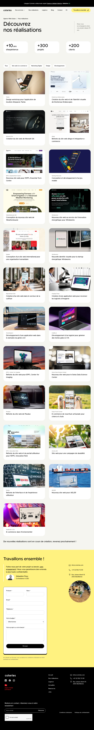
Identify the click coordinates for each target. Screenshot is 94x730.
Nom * (28, 590)
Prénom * (9, 590)
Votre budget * (11, 618)
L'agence (44, 10)
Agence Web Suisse (9, 18)
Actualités (51, 685)
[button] (20, 10)
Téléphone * (9, 609)
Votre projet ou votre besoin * (15, 627)
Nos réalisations (33, 10)
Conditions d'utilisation (65, 712)
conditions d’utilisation (33, 657)
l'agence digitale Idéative (54, 3)
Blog (52, 10)
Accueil (50, 675)
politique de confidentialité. (10, 659)
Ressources (51, 688)
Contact (60, 10)
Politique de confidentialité (82, 712)
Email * (8, 600)
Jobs (49, 692)
